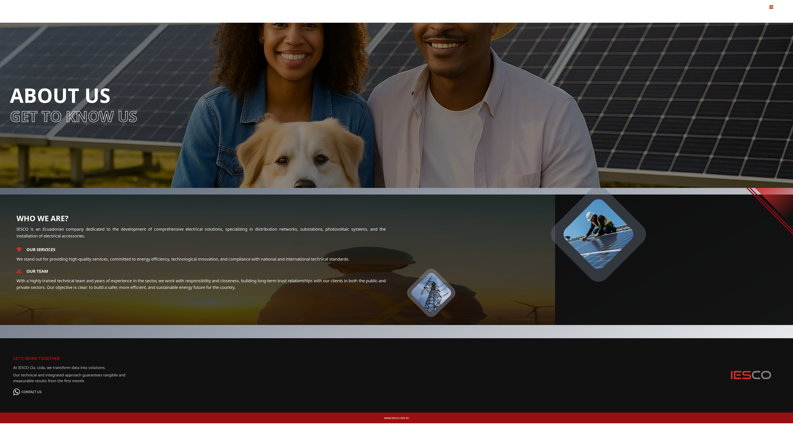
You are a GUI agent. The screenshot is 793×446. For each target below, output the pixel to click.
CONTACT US (31, 392)
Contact (750, 7)
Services (689, 7)
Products (665, 7)
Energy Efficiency (721, 7)
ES (777, 7)
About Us (643, 7)
